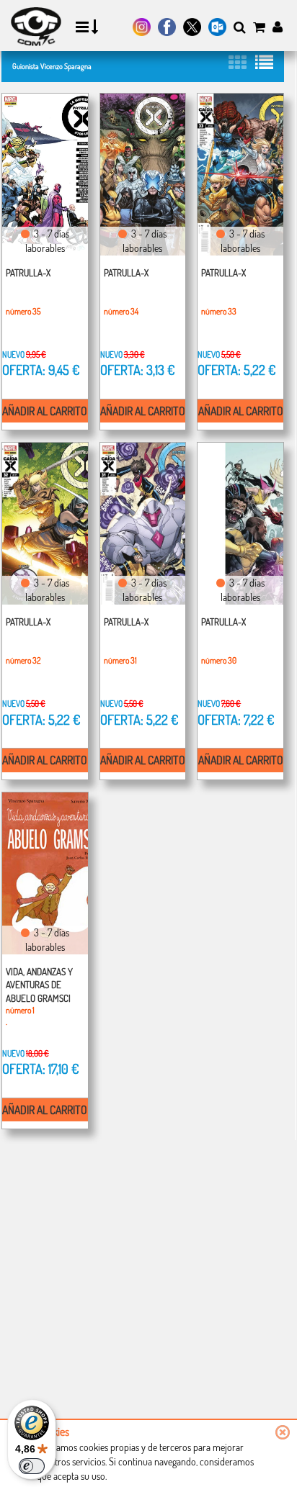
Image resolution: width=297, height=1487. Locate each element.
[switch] (32, 1466)
